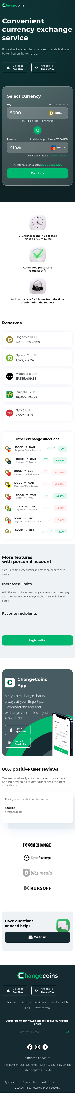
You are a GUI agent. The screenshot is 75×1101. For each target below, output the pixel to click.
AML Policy (48, 1082)
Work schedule (60, 1002)
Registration (37, 640)
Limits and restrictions (34, 1002)
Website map (42, 1008)
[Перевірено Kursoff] (37, 888)
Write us (40, 937)
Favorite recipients (19, 613)
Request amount (59, 155)
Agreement (11, 1082)
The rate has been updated (37, 164)
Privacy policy (29, 1082)
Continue (37, 173)
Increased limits (17, 584)
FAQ (27, 1008)
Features (12, 1002)
